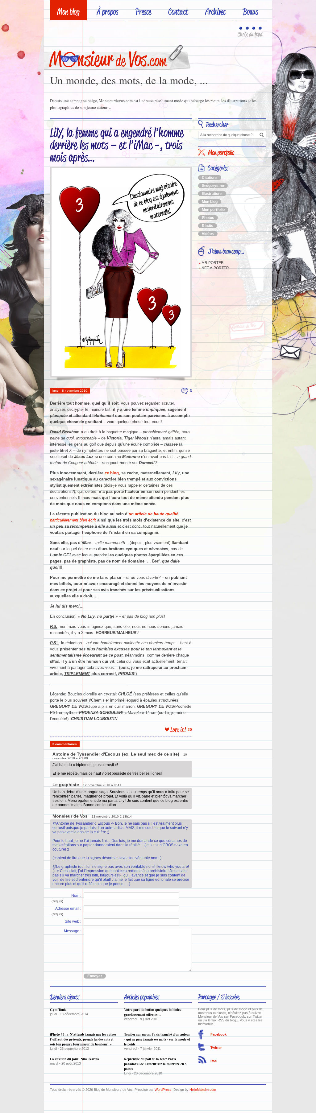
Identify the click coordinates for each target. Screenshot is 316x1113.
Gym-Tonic (58, 1009)
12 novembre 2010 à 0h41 (102, 785)
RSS (213, 1061)
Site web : (73, 921)
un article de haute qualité (153, 514)
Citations (210, 177)
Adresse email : (68, 908)
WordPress (163, 1089)
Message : (72, 931)
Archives (215, 11)
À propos (107, 11)
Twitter (216, 1047)
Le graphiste (65, 784)
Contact (178, 11)
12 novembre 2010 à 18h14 (112, 816)
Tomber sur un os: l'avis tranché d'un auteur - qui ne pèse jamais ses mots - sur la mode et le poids (157, 1039)
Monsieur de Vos (70, 816)
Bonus (250, 11)
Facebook (218, 1034)
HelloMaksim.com (202, 1089)
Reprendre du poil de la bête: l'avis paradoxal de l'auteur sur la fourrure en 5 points (155, 1064)
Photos (208, 218)
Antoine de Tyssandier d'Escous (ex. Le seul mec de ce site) (115, 754)
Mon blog (68, 11)
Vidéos (208, 234)
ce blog (112, 473)
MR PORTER (213, 263)
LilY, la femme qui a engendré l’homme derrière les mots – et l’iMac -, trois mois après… (116, 145)
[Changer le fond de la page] (241, 29)
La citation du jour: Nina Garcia (74, 1059)
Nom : (76, 895)
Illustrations (212, 194)
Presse (143, 11)
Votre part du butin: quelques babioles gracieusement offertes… (152, 1012)
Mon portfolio (213, 210)
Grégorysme (213, 185)
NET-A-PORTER (215, 268)
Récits (207, 226)
